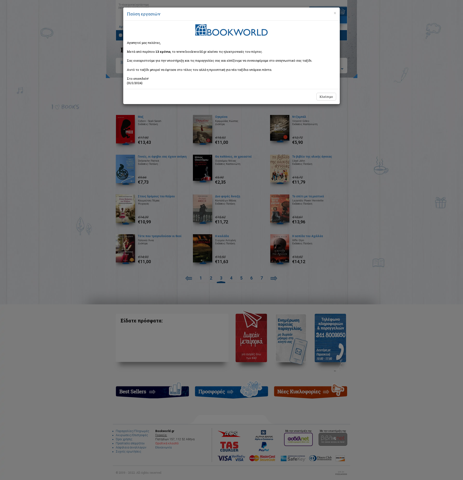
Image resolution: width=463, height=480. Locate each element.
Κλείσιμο (326, 96)
